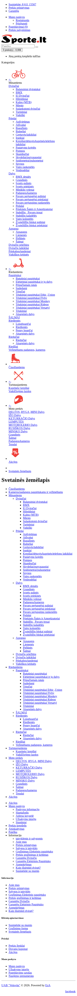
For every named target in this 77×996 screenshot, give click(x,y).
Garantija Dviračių (26, 858)
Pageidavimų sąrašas (20, 972)
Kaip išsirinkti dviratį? (28, 867)
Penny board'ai (24, 330)
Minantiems (15, 495)
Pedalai (20, 205)
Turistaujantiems (18, 748)
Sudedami (21, 288)
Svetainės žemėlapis (20, 471)
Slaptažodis (22, 812)
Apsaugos (21, 231)
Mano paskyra (17, 806)
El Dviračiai (22, 95)
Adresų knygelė (25, 815)
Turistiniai (21, 111)
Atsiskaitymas (16, 828)
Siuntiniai (21, 822)
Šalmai (19, 241)
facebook (70, 991)
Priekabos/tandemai (20, 251)
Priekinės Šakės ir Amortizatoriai (34, 209)
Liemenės (21, 235)
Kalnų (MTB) (24, 102)
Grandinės (21, 180)
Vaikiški (20, 115)
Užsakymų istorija (26, 819)
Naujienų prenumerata (21, 975)
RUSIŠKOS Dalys (19, 428)
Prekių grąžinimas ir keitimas (32, 854)
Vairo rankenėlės (25, 167)
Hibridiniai (22, 98)
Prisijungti (21, 23)
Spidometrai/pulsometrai (29, 160)
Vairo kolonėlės (24, 218)
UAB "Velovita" (10, 985)
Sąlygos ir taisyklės (26, 848)
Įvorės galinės (23, 183)
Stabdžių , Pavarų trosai (29, 212)
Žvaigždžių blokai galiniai (30, 222)
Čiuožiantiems (17, 367)
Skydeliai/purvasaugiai (28, 157)
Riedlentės (14, 320)
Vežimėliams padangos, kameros (27, 349)
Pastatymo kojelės (26, 147)
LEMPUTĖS (16, 421)
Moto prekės (16, 757)
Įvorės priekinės (25, 186)
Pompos (20, 150)
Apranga (13, 228)
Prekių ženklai (17, 945)
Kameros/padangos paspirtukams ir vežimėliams (36, 492)
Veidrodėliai (22, 170)
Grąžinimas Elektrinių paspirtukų (34, 851)
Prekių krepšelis (18, 825)
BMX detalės (23, 176)
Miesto (19, 105)
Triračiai (20, 291)
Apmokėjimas (24, 864)
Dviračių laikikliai (19, 248)
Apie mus (21, 841)
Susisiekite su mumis (27, 870)
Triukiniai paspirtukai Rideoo (32, 304)
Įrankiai (20, 137)
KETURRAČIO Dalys (22, 418)
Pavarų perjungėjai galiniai (31, 196)
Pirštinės (20, 238)
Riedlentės (22, 327)
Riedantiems (16, 667)
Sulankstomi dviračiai (28, 108)
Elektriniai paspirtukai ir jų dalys (34, 281)
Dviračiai (14, 86)
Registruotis (22, 20)
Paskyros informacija (27, 809)
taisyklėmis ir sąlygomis (29, 838)
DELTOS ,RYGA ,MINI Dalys (26, 411)
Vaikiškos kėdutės (19, 254)
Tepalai (13, 444)
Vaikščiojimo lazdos (20, 391)
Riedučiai (14, 336)
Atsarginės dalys (25, 314)
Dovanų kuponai (18, 948)
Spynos (20, 163)
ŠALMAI (14, 317)
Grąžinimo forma (18, 928)
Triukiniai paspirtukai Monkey (33, 301)
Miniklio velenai (25, 189)
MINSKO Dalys (18, 431)
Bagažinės (21, 128)
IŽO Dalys (15, 415)
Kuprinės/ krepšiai (19, 388)
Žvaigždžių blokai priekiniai (31, 225)
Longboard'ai (23, 323)
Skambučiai (22, 154)
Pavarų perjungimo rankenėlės (33, 202)
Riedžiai (13, 346)
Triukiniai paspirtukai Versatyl (33, 307)
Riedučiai (21, 340)
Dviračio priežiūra (19, 244)
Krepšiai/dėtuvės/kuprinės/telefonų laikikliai (47, 553)
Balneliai (21, 131)
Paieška (13, 832)
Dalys (12, 173)
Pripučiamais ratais (26, 285)
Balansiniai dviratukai (28, 89)
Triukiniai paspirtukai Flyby (31, 297)
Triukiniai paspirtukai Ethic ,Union (35, 294)
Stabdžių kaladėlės (26, 215)
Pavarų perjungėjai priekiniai (32, 199)
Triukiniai (21, 310)
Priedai (12, 118)
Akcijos (13, 461)
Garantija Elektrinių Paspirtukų (33, 861)
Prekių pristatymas (26, 845)
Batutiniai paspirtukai (28, 278)
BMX (19, 92)
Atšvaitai (21, 124)
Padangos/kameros (26, 192)
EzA (47, 985)
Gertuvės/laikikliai (26, 134)
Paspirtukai (15, 275)
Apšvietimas (23, 121)
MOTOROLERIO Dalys (23, 424)
